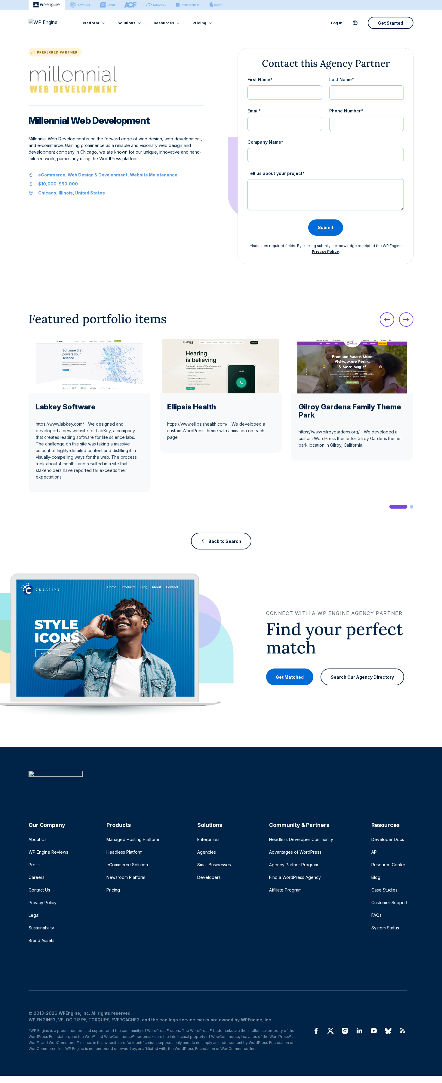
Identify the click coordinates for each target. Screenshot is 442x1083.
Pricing (199, 23)
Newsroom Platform (125, 877)
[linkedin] (359, 1031)
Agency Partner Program (293, 864)
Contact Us (39, 889)
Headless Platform (124, 852)
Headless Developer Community (301, 839)
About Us (38, 839)
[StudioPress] (187, 5)
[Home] (218, 786)
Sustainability (41, 927)
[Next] (406, 319)
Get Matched (290, 677)
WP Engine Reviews (48, 852)
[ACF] (130, 5)
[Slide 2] (411, 507)
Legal (34, 915)
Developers (209, 877)
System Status (385, 927)
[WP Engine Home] (51, 23)
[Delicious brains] (215, 5)
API (374, 852)
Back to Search (224, 540)
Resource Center (388, 864)
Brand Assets (41, 940)
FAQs (376, 915)
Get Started (390, 23)
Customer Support (389, 902)
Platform (91, 23)
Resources (164, 23)
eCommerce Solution (127, 864)
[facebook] (316, 1031)
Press (34, 864)
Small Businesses (214, 864)
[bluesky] (388, 1031)
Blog (375, 877)
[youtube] (374, 1031)
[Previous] (387, 319)
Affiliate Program (285, 889)
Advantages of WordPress (295, 852)
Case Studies (384, 889)
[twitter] (330, 1031)
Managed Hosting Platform (132, 839)
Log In (336, 23)
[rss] (402, 1031)
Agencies (206, 852)
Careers (37, 877)
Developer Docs (387, 839)
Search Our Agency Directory (362, 677)
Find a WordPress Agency (295, 877)
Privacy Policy (325, 251)
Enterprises (208, 839)
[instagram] (345, 1031)
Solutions (126, 23)
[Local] (107, 5)
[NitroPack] (156, 5)
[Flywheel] (80, 5)
